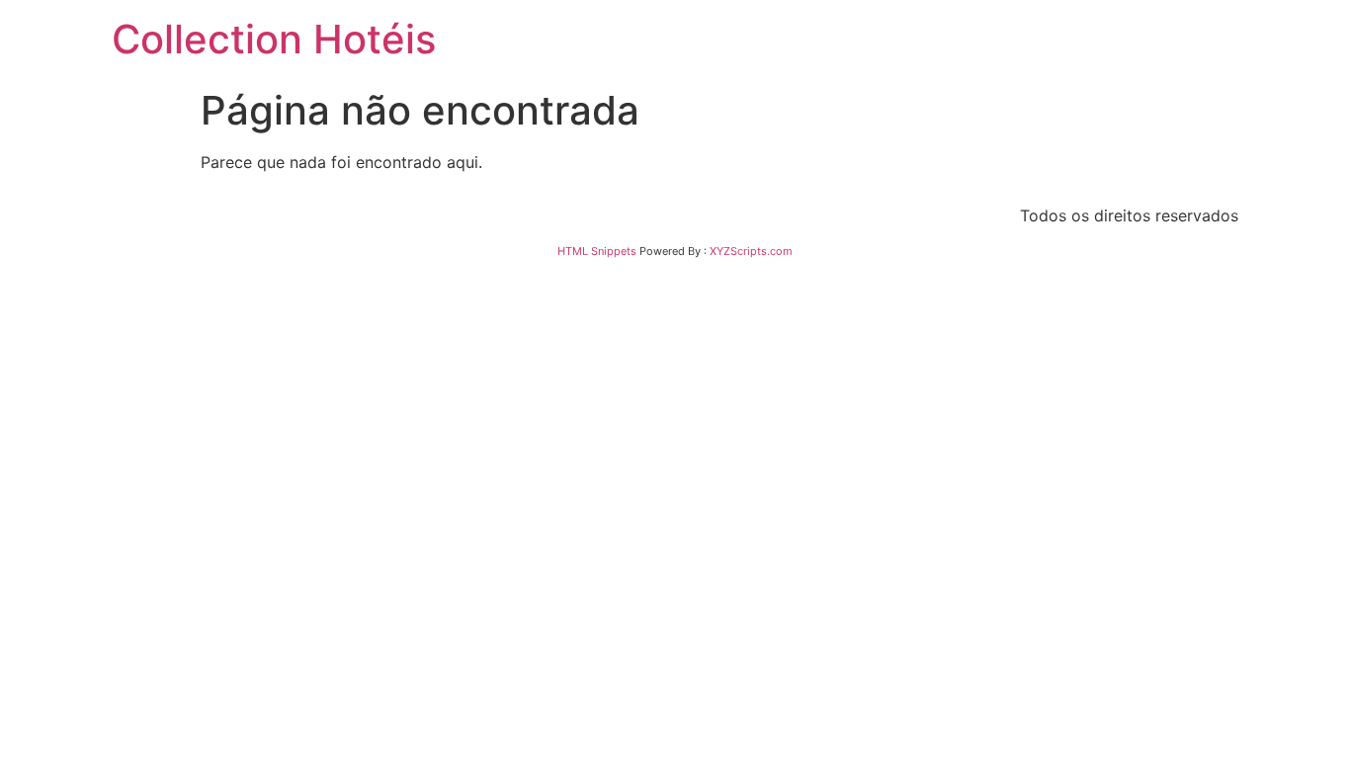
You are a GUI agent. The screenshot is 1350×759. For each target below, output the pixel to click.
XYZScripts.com (751, 251)
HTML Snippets (596, 251)
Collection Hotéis (274, 39)
